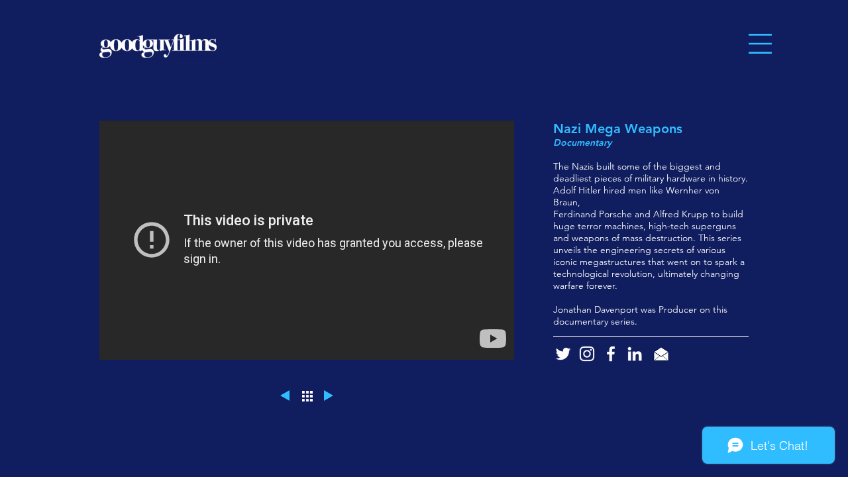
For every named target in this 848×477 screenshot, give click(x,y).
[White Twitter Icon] (563, 354)
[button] (760, 44)
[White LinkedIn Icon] (635, 354)
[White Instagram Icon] (587, 354)
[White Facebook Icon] (611, 354)
